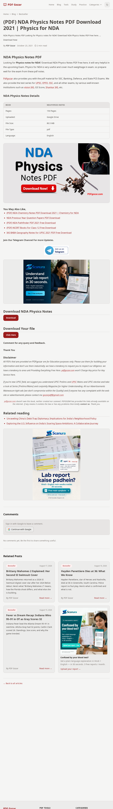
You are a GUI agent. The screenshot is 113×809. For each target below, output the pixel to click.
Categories (94, 4)
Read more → (45, 598)
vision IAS (29, 87)
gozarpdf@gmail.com (53, 395)
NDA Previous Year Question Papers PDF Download (33, 217)
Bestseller (12, 566)
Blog (59, 4)
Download (11, 317)
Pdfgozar (8, 78)
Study (73, 4)
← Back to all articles (12, 683)
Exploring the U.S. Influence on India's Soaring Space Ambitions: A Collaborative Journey (52, 423)
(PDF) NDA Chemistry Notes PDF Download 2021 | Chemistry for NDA (43, 212)
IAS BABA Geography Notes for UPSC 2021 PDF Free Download (39, 232)
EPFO (45, 82)
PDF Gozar (10, 45)
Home (51, 4)
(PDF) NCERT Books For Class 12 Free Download (31, 227)
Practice (83, 4)
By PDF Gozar (12, 598)
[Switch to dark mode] (107, 4)
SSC (51, 82)
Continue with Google (21, 529)
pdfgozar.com (68, 370)
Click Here (11, 335)
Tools (66, 4)
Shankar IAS (52, 87)
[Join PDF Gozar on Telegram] (56, 250)
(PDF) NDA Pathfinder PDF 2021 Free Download (31, 222)
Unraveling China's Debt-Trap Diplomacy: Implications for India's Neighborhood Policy (51, 418)
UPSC (38, 82)
